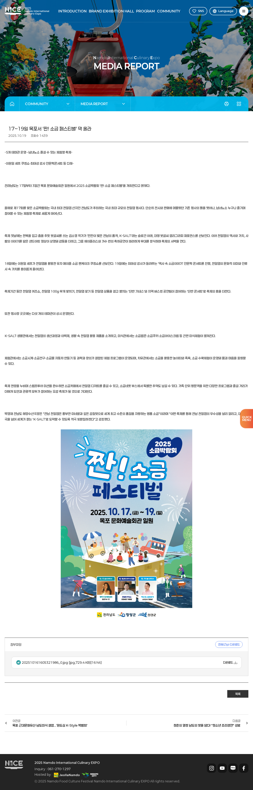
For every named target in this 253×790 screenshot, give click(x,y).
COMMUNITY (168, 11)
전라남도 (67, 775)
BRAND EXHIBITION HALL (111, 11)
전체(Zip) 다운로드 (229, 644)
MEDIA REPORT (91, 104)
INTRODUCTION (72, 11)
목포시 (89, 775)
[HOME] (12, 103)
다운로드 (228, 662)
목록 (237, 694)
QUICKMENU (247, 418)
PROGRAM (145, 11)
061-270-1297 (59, 769)
